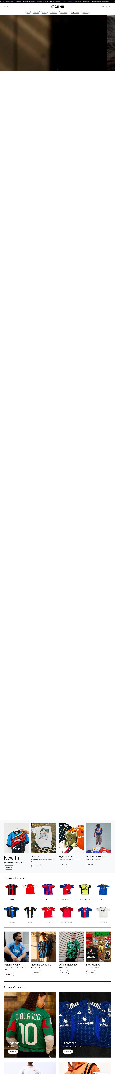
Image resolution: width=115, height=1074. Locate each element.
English (96, 1073)
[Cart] (110, 6)
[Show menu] (4, 6)
